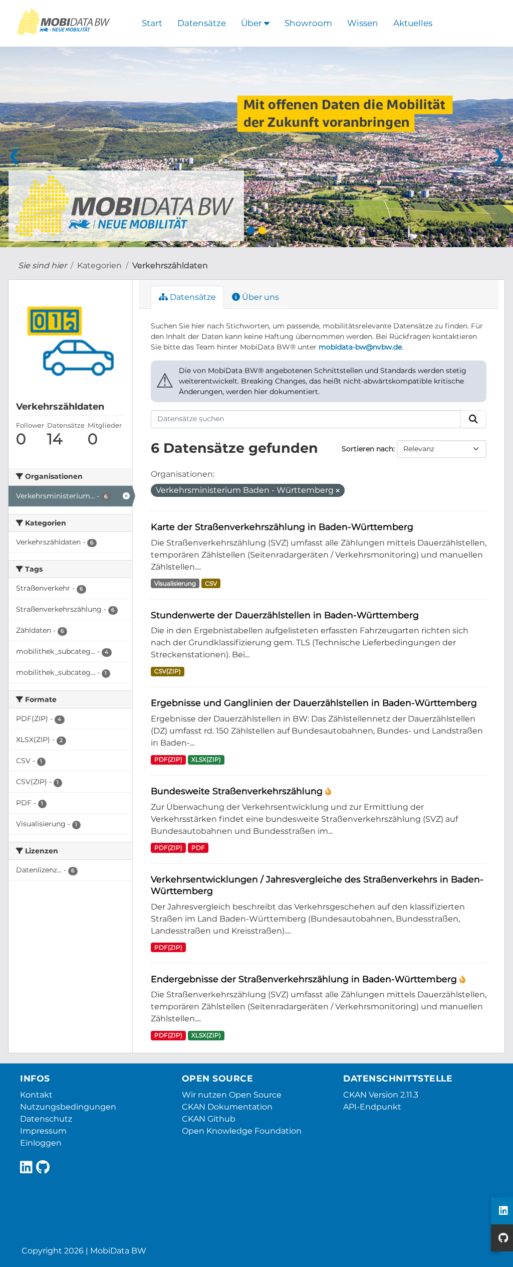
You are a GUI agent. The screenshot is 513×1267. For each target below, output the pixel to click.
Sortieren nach (367, 448)
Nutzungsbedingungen (68, 1107)
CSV (211, 583)
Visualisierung (175, 583)
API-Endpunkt (372, 1107)
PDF (198, 847)
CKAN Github (208, 1119)
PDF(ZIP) (168, 759)
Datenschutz (46, 1119)
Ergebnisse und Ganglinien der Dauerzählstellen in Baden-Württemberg (314, 702)
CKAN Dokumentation (227, 1107)
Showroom (308, 23)
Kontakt (36, 1095)
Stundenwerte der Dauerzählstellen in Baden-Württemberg (285, 615)
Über (252, 23)
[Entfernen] (338, 490)
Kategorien (99, 265)
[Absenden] (473, 419)
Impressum (43, 1131)
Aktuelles (412, 23)
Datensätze (201, 23)
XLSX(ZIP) (206, 759)
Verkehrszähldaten (170, 265)
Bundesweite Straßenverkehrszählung (238, 791)
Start (152, 23)
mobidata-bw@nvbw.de (360, 346)
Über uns (259, 297)
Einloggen (41, 1143)
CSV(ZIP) (167, 671)
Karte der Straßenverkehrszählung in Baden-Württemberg (282, 526)
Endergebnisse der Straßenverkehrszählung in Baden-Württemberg (305, 979)
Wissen (362, 23)
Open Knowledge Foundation (242, 1131)
